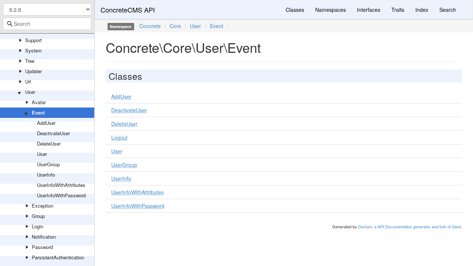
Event (38, 112)
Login (37, 226)
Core (175, 26)
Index (421, 9)
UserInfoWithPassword (61, 195)
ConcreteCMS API (128, 9)
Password (42, 246)
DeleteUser (49, 143)
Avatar (39, 102)
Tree (29, 60)
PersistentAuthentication (58, 257)
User (30, 91)
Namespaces (330, 9)
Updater (33, 71)
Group (38, 215)
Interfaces (368, 9)
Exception (42, 205)
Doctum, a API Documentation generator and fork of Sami (409, 226)
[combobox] (47, 23)
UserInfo (46, 174)
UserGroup (48, 164)
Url (28, 81)
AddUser (46, 122)
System (33, 50)
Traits (397, 9)
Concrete (150, 26)
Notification (44, 236)
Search (447, 9)
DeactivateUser (53, 133)
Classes (295, 9)
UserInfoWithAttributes (61, 184)
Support (33, 40)
